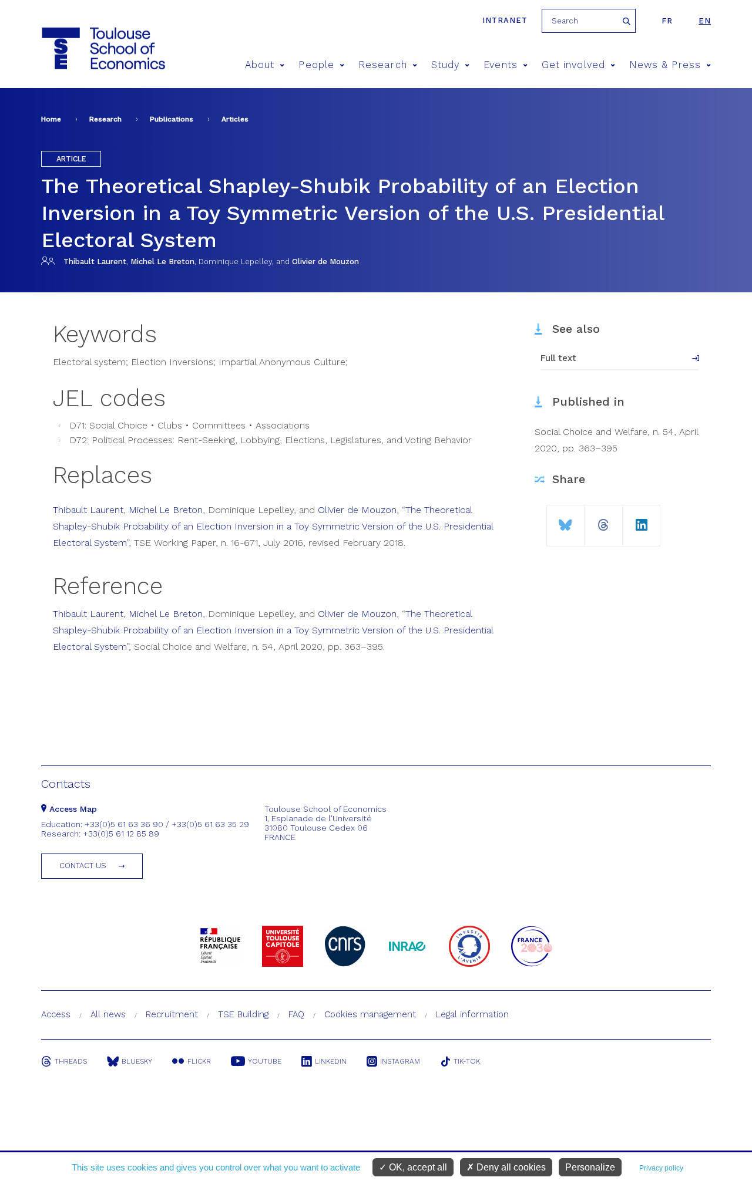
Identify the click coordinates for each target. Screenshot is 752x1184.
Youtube (264, 1061)
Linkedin (331, 1061)
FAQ (296, 1014)
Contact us (82, 865)
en (705, 20)
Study (445, 64)
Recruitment (172, 1014)
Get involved (573, 64)
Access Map (71, 809)
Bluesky (137, 1061)
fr (667, 20)
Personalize (590, 1167)
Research (382, 64)
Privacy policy (661, 1168)
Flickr (199, 1061)
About (259, 64)
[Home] (81, 48)
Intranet (505, 20)
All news (108, 1014)
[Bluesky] (565, 520)
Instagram (400, 1061)
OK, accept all (417, 1167)
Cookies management (370, 1014)
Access (55, 1014)
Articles (235, 119)
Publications (171, 119)
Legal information (472, 1014)
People (316, 64)
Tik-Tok (467, 1061)
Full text (558, 358)
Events (500, 64)
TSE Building (243, 1014)
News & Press (665, 64)
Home (51, 119)
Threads (71, 1061)
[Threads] (603, 520)
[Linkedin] (641, 520)
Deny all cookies (510, 1167)
